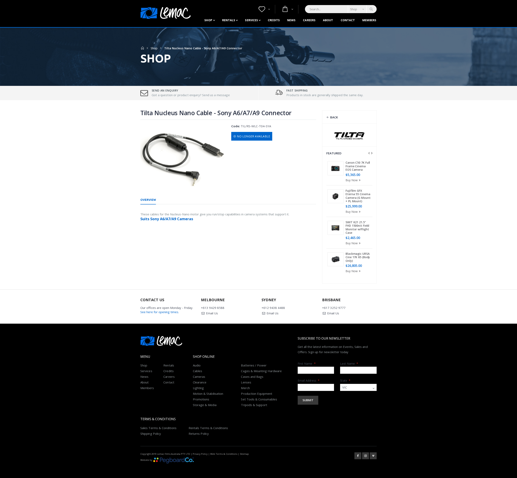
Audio (197, 365)
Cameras (199, 377)
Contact (348, 20)
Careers (309, 20)
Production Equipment (256, 394)
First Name (307, 363)
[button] (264, 9)
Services (251, 20)
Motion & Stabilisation (208, 394)
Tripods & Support (254, 405)
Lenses (246, 382)
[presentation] (369, 153)
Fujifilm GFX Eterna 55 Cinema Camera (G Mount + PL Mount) (358, 196)
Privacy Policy (200, 453)
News (291, 20)
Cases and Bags (252, 377)
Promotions (201, 399)
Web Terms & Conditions (223, 453)
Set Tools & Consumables (259, 399)
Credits (274, 20)
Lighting (198, 388)
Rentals (228, 20)
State (345, 380)
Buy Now (352, 180)
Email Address (308, 380)
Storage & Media (204, 405)
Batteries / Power (253, 365)
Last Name (349, 363)
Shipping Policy (150, 434)
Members (369, 20)
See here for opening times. (159, 312)
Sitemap (244, 453)
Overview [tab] (148, 199)
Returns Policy (199, 434)
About (328, 20)
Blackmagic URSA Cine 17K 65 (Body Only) (358, 257)
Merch (245, 388)
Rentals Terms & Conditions (208, 428)
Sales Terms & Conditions (158, 428)
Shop (208, 20)
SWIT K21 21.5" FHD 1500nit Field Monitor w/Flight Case (357, 227)
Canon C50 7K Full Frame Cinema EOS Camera (358, 166)
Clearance (200, 382)
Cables (197, 371)
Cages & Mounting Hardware (261, 371)
